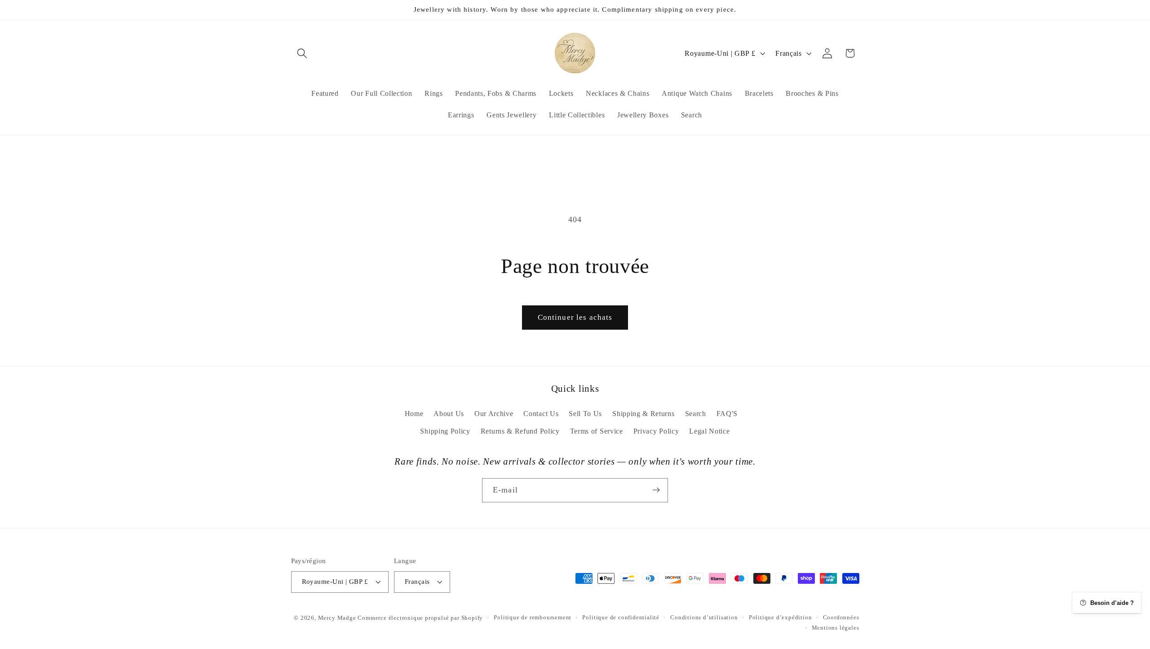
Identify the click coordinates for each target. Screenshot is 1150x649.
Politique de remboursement (532, 618)
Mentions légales (835, 628)
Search (695, 413)
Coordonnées (841, 618)
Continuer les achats (575, 317)
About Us (448, 413)
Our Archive (493, 413)
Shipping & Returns (643, 413)
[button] (302, 53)
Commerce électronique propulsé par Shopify (420, 618)
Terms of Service (596, 431)
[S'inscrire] (656, 490)
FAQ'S (727, 413)
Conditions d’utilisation (704, 618)
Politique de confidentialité (620, 618)
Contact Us (540, 413)
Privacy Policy (656, 431)
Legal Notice (709, 431)
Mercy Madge (338, 618)
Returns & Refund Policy (520, 431)
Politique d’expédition (780, 618)
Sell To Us (585, 413)
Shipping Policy (445, 431)
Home (414, 413)
